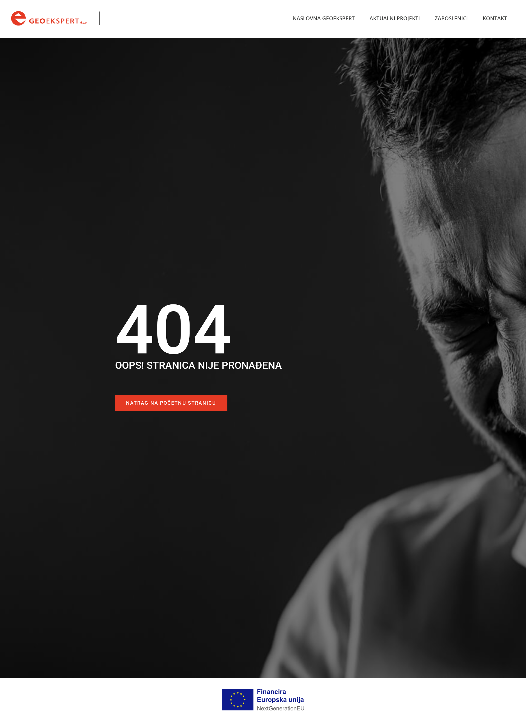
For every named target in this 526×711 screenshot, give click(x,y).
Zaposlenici (451, 18)
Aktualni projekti (395, 18)
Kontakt (495, 18)
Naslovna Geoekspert (324, 18)
